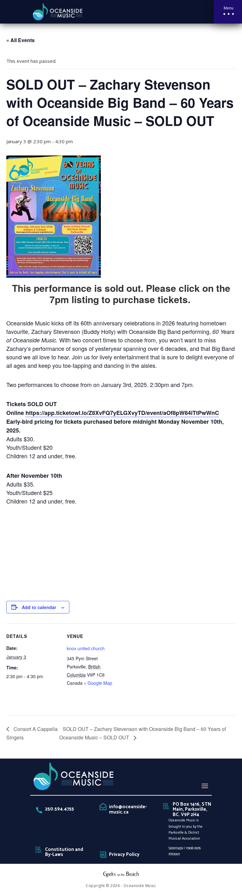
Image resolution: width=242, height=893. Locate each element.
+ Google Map (98, 683)
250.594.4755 (59, 809)
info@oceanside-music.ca (128, 809)
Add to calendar (39, 607)
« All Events (20, 40)
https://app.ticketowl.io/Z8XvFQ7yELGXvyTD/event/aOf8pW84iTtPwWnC (122, 413)
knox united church (86, 648)
